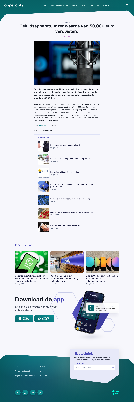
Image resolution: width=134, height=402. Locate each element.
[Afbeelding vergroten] (97, 44)
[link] (14, 5)
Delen (68, 37)
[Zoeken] (127, 5)
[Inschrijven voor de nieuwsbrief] (113, 367)
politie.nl (42, 125)
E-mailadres (79, 363)
